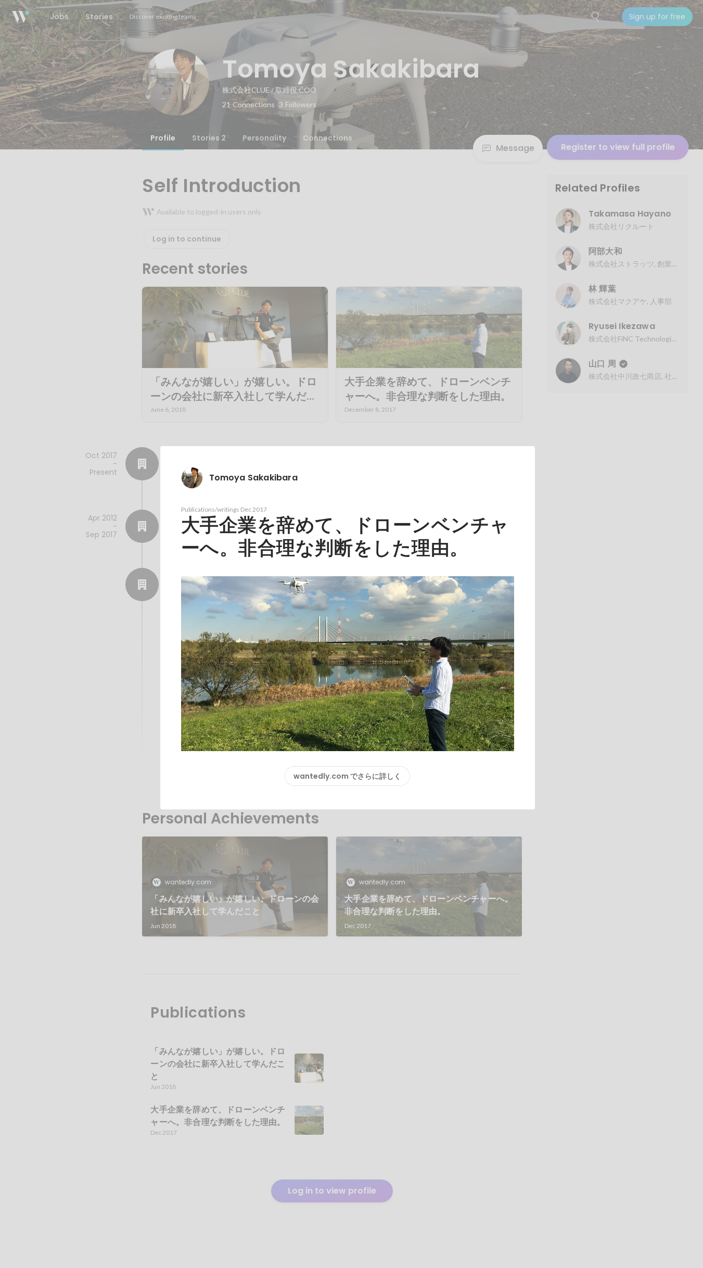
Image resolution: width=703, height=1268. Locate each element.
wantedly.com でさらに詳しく (347, 776)
